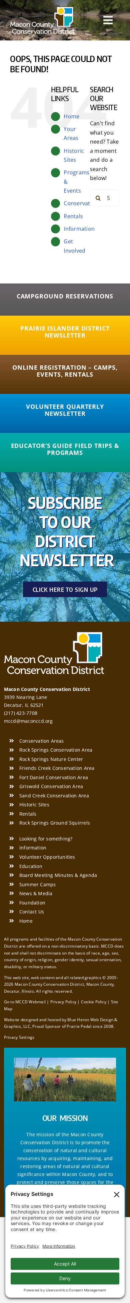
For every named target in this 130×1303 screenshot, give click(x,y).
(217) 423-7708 (20, 713)
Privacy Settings (19, 1037)
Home (71, 116)
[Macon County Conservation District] (42, 9)
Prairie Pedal (79, 1026)
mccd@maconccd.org (28, 721)
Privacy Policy (63, 1002)
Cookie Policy (93, 1002)
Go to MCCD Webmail (25, 1002)
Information (79, 228)
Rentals (73, 216)
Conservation (81, 203)
